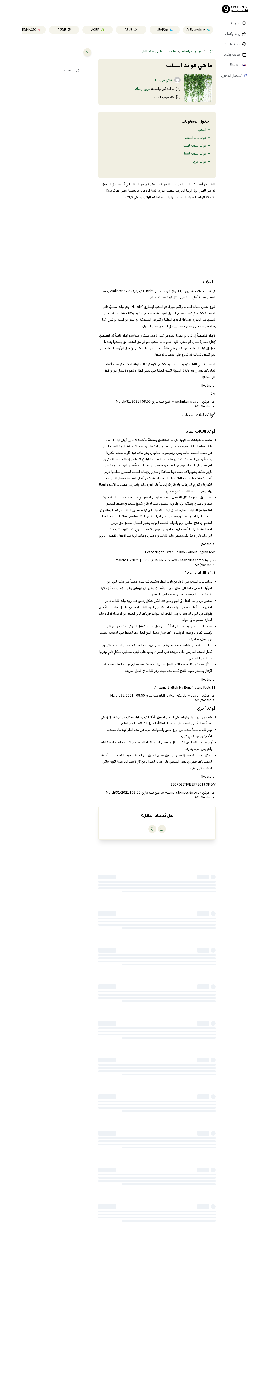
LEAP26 (162, 29)
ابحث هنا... (65, 70)
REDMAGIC (28, 29)
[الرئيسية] (212, 51)
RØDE (62, 29)
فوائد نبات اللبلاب (195, 137)
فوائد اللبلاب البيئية (194, 153)
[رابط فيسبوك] (155, 80)
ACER (95, 29)
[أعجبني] (162, 829)
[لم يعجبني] (152, 829)
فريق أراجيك (142, 88)
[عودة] (87, 52)
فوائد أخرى (199, 161)
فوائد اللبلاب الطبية (194, 145)
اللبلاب (202, 129)
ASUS (129, 29)
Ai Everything (195, 29)
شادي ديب (166, 80)
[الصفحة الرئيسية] (234, 9)
